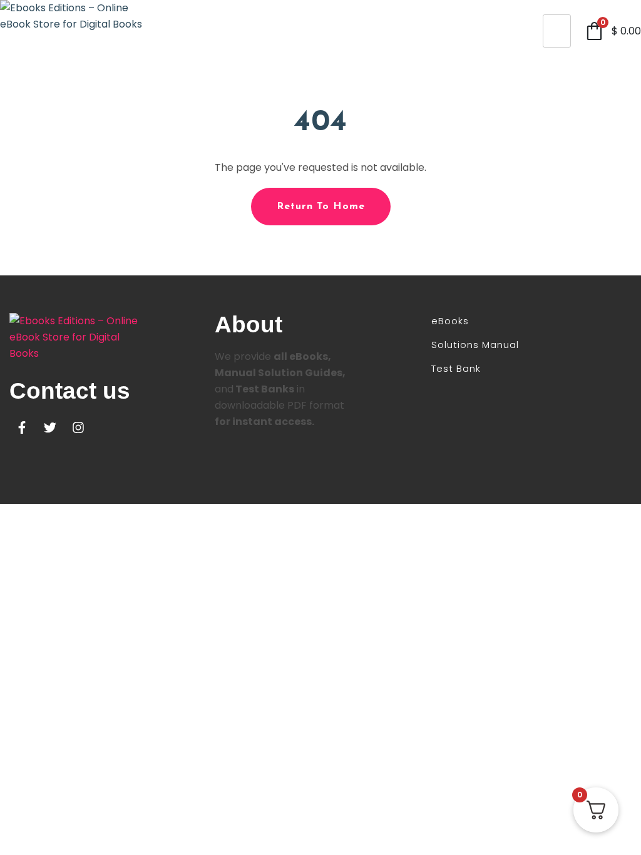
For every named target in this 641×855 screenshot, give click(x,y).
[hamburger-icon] (557, 31)
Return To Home (321, 207)
